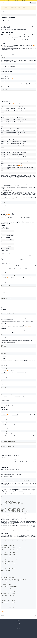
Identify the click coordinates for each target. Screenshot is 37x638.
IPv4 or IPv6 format (21, 165)
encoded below (7, 214)
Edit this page (4, 611)
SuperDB (13, 0)
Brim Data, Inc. (18, 628)
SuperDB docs (27, 0)
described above (28, 326)
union (14, 266)
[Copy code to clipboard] (35, 57)
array (9, 266)
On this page (3, 14)
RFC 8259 (25, 227)
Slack (18, 622)
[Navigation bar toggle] (1, 2)
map (12, 266)
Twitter (18, 623)
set (10, 266)
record (7, 266)
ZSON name (8, 277)
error (20, 266)
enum (16, 266)
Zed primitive (13, 103)
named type (12, 78)
